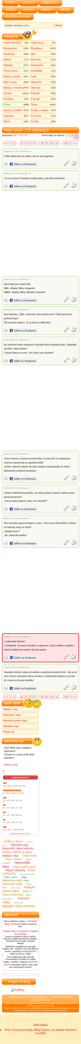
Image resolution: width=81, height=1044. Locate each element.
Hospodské (43, 65)
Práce (16, 104)
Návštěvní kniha (18, 16)
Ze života (43, 115)
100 (76, 138)
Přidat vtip (8, 731)
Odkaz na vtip (11, 764)
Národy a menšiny (16, 87)
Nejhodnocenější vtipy (15, 720)
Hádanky (16, 65)
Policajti (43, 99)
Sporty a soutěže (16, 110)
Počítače (16, 99)
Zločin (16, 121)
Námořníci (43, 82)
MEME (65, 9)
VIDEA (11, 9)
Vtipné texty (43, 42)
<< (5, 143)
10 (51, 143)
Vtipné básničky (16, 42)
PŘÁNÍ (28, 9)
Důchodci (43, 59)
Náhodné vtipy (11, 726)
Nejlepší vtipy (10, 709)
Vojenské (16, 115)
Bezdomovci (16, 48)
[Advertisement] (40, 233)
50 (77, 135)
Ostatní (16, 93)
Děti (43, 54)
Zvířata (43, 121)
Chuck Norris (16, 70)
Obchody (43, 87)
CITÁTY (29, 2)
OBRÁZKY (51, 2)
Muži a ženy (16, 82)
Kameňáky (43, 70)
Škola (43, 104)
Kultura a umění (16, 76)
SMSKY (47, 9)
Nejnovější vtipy (12, 715)
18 (65, 143)
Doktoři (16, 59)
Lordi (43, 76)
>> (75, 143)
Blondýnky (43, 48)
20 (72, 135)
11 (57, 143)
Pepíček (43, 93)
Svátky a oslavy (43, 110)
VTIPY (10, 2)
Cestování (16, 54)
